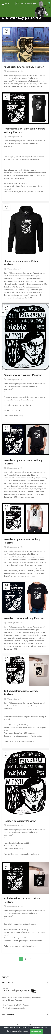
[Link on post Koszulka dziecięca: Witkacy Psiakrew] (25, 597)
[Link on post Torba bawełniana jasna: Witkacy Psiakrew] (25, 670)
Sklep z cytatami (13, 71)
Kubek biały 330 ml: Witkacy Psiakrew (24, 66)
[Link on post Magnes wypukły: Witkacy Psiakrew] (25, 337)
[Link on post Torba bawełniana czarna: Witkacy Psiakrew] (25, 878)
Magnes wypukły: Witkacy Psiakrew (23, 374)
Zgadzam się (36, 1031)
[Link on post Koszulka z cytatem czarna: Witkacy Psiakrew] (25, 439)
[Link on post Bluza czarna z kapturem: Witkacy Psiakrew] (25, 229)
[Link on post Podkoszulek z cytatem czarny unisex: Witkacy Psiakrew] (25, 108)
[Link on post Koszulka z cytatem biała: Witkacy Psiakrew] (25, 518)
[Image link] (19, 990)
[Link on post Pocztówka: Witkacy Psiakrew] (25, 783)
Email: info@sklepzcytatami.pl (14, 1008)
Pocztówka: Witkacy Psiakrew (20, 820)
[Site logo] (25, 3)
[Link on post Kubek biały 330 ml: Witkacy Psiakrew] (25, 44)
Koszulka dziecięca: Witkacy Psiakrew (24, 618)
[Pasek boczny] (3, 313)
